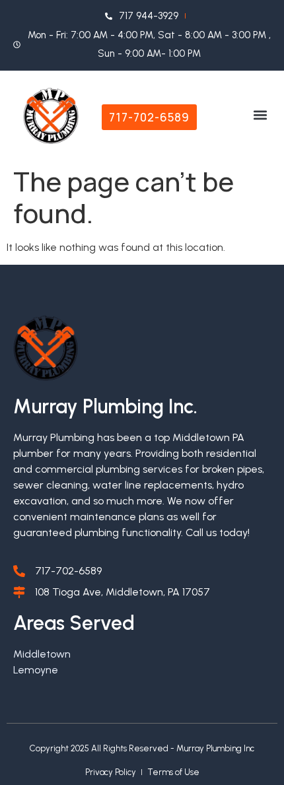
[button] (260, 115)
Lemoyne (35, 670)
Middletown (42, 654)
